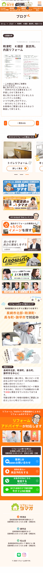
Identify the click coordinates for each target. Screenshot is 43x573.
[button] (16, 174)
